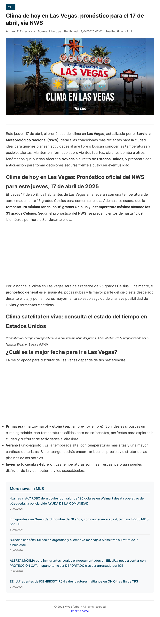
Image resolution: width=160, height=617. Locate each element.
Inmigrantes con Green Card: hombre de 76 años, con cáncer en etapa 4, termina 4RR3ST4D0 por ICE (79, 521)
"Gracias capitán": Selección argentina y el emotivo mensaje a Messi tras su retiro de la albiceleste (74, 542)
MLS (10, 7)
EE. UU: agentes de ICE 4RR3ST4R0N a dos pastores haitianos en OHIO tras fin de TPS (74, 581)
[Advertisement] (80, 255)
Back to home (80, 611)
